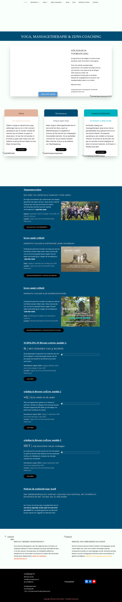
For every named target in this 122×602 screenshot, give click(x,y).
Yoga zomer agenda (48, 94)
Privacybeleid (69, 581)
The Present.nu (55, 144)
